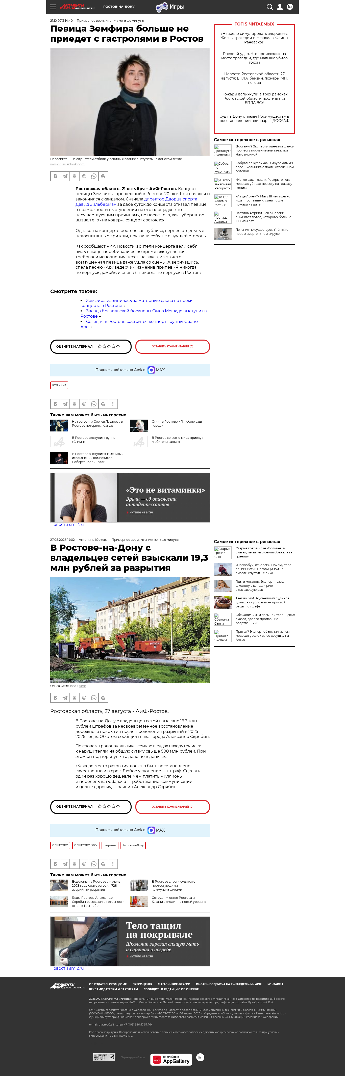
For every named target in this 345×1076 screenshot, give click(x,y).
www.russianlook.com (67, 164)
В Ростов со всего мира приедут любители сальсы (177, 440)
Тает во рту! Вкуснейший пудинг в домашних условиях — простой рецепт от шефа (262, 602)
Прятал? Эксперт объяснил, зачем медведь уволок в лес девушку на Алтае (262, 636)
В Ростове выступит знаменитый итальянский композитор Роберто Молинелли (98, 458)
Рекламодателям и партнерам (113, 989)
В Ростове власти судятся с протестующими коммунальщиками (173, 885)
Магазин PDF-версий (174, 984)
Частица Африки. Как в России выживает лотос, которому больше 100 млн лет (263, 217)
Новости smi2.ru (67, 524)
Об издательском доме (108, 984)
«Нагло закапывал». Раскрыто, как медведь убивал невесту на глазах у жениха (264, 184)
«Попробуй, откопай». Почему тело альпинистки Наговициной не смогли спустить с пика (263, 569)
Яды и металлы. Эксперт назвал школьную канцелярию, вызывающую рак (260, 586)
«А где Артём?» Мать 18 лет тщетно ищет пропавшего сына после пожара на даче (263, 200)
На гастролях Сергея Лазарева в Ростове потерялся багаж (97, 423)
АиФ (82, 686)
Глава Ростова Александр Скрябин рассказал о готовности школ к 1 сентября (98, 902)
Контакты (275, 984)
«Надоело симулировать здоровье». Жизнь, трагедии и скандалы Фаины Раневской (254, 38)
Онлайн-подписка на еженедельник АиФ (229, 984)
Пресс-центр (142, 984)
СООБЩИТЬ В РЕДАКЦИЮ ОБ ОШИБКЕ (171, 989)
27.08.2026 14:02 (62, 540)
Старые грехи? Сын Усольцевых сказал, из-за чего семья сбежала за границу (264, 552)
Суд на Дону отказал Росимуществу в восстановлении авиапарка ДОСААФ (254, 118)
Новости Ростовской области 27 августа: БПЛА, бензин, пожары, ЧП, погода (254, 78)
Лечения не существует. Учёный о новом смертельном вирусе (262, 232)
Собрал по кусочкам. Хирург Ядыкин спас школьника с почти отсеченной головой (265, 167)
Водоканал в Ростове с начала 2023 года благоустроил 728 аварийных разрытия (96, 885)
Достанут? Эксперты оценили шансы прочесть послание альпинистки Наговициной (265, 150)
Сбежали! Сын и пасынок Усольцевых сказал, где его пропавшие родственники (265, 619)
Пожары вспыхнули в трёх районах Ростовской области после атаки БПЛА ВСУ (254, 98)
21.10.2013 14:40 (61, 20)
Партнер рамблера (133, 1057)
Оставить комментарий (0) (172, 346)
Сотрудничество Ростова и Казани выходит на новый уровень (179, 900)
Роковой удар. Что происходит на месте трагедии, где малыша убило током (254, 58)
